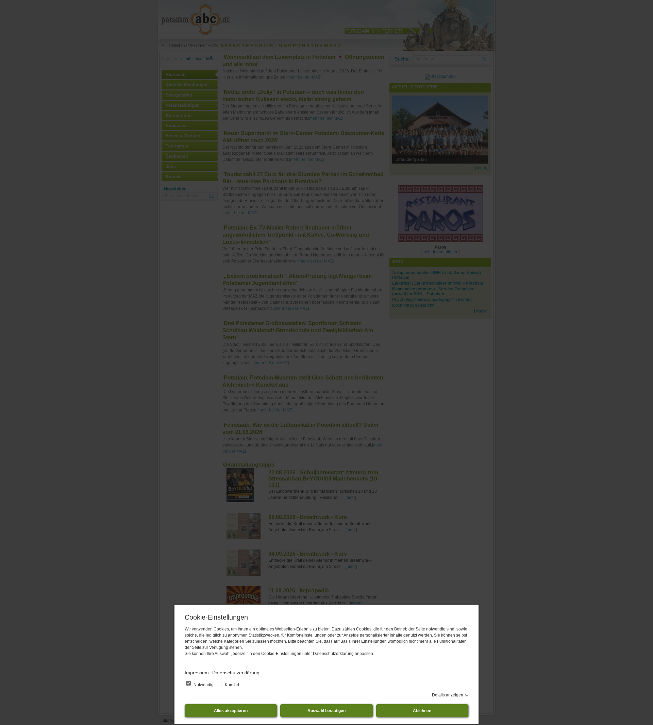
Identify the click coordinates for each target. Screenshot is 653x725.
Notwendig (203, 684)
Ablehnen (422, 710)
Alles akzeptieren (231, 710)
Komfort (231, 684)
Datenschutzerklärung (235, 672)
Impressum (197, 672)
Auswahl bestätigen (326, 710)
